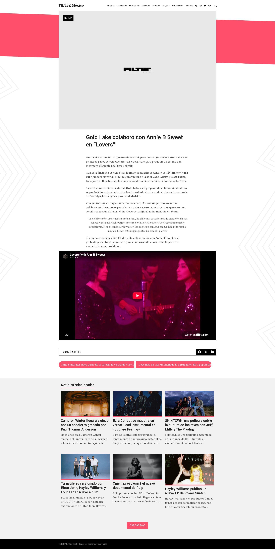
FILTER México (71, 5)
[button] (216, 5)
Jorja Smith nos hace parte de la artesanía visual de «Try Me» (97, 364)
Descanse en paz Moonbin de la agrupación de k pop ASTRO (175, 364)
